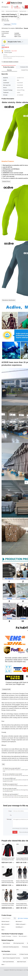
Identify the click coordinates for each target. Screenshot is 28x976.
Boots (3, 927)
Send (15, 832)
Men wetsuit (19, 921)
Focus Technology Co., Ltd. (19, 970)
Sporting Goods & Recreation (12, 11)
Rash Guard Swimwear (8, 961)
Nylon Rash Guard (21, 961)
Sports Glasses (6, 943)
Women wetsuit (5, 921)
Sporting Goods (23, 11)
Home (3, 11)
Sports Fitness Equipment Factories (11, 958)
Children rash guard (20, 924)
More (3, 964)
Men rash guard (5, 924)
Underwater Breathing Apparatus (11, 947)
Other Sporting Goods (18, 943)
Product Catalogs (23, 918)
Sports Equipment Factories (9, 954)
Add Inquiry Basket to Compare (10, 61)
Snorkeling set (19, 927)
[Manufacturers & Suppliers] (14, 2)
